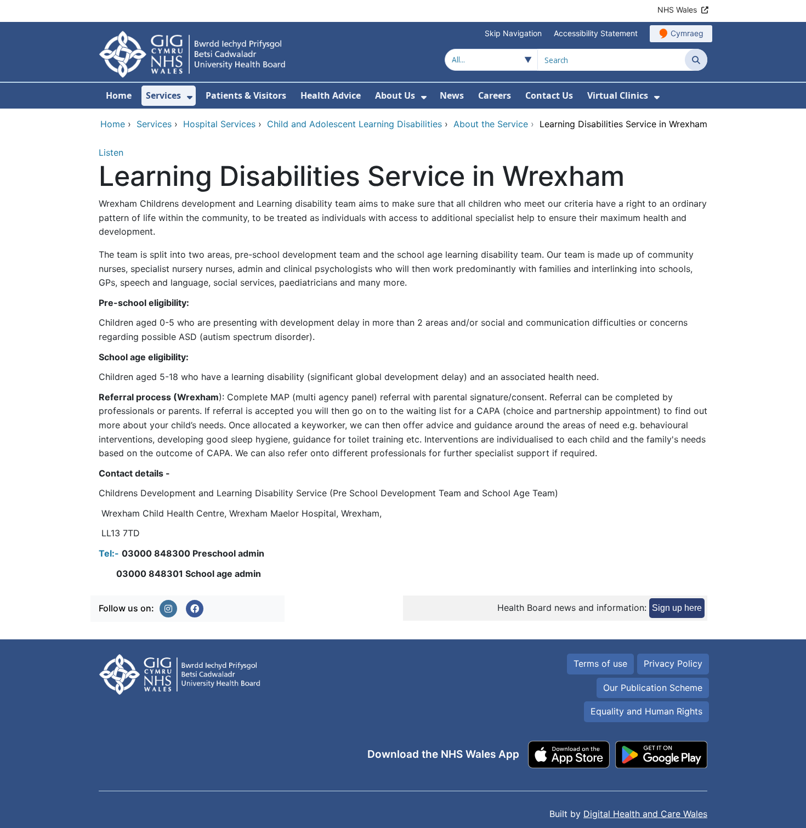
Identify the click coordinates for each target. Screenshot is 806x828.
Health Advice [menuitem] (330, 95)
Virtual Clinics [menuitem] (617, 95)
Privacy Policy (673, 663)
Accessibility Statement (596, 33)
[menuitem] (190, 97)
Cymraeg (687, 33)
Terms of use (600, 663)
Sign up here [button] (677, 608)
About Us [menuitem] (395, 95)
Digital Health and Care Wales (645, 813)
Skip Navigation (513, 33)
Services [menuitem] (163, 95)
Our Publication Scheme (652, 687)
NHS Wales (677, 9)
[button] (168, 609)
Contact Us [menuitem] (549, 95)
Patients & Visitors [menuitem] (246, 95)
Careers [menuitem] (494, 95)
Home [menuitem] (119, 95)
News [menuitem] (452, 95)
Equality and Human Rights (646, 711)
